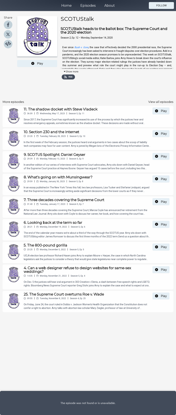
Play (40, 63)
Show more (72, 71)
